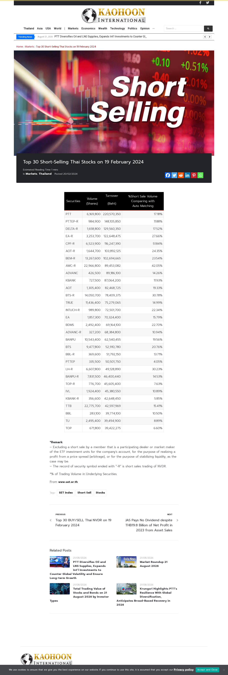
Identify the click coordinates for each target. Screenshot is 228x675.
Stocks (100, 493)
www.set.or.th (68, 482)
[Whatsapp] (200, 175)
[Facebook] (168, 175)
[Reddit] (181, 175)
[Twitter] (207, 2)
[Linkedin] (187, 175)
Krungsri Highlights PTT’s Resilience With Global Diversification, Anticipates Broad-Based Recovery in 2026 (147, 597)
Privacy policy (184, 670)
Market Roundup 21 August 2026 (153, 564)
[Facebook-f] (200, 2)
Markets (29, 46)
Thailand (45, 174)
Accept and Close (207, 669)
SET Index (66, 493)
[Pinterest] (194, 175)
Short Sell (84, 493)
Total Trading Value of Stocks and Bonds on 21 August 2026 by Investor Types (79, 595)
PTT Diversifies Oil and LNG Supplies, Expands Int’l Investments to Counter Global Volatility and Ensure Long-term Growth (78, 570)
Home (19, 46)
